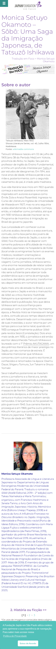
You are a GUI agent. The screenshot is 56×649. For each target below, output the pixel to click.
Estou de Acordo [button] (28, 643)
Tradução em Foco (23, 58)
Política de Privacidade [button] (15, 636)
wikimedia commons (23, 149)
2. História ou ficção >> (28, 610)
